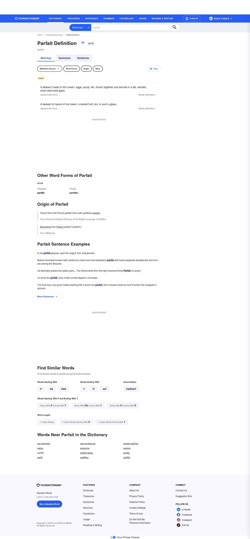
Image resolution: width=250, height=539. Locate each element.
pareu (40, 448)
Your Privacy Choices (128, 537)
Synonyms (64, 58)
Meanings (46, 58)
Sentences (83, 58)
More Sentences (45, 296)
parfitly (126, 457)
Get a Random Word (49, 504)
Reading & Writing (92, 525)
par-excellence (87, 443)
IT (94, 389)
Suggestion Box (184, 496)
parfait (131, 389)
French (60, 227)
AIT (105, 389)
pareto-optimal (130, 443)
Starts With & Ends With (53, 405)
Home (39, 35)
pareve (126, 448)
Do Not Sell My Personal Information (140, 521)
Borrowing (45, 227)
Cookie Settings (137, 507)
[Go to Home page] (27, 18)
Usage (86, 519)
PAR (63, 389)
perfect (96, 213)
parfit (39, 457)
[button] (192, 18)
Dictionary (77, 27)
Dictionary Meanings (54, 35)
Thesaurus (88, 496)
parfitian (84, 457)
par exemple (43, 443)
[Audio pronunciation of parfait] (83, 43)
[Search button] (176, 27)
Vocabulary (89, 513)
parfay (126, 452)
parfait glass (86, 452)
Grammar (88, 507)
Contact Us (181, 490)
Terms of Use (136, 513)
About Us (134, 490)
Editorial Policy (137, 502)
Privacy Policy (136, 496)
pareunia (84, 448)
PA (51, 389)
